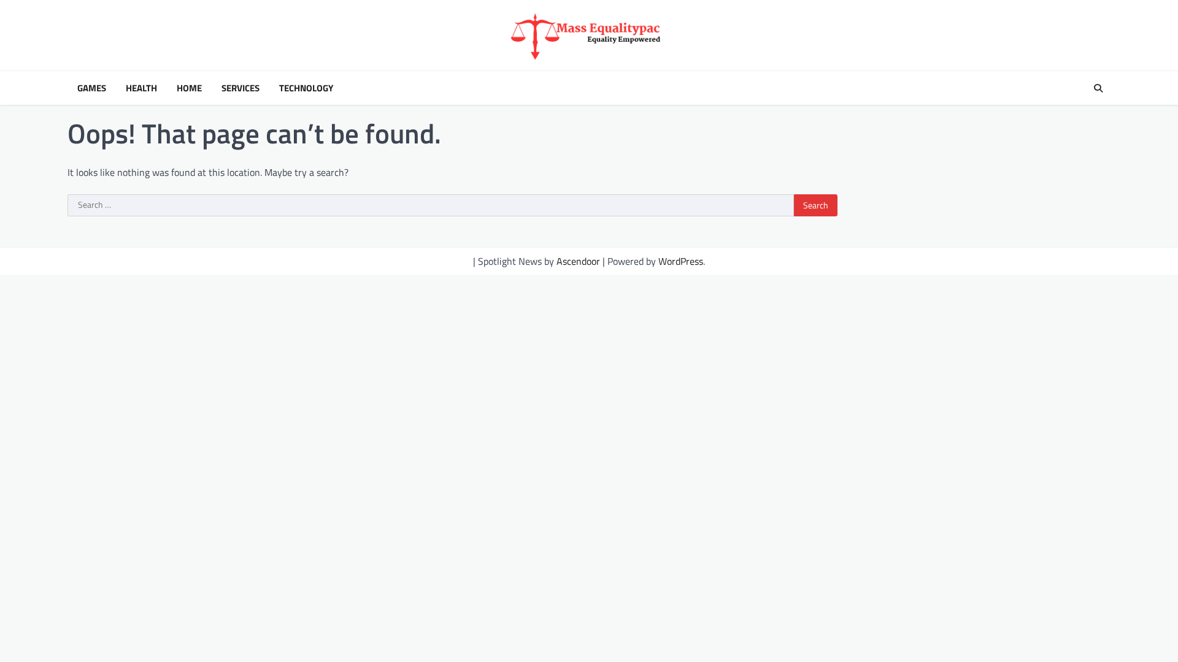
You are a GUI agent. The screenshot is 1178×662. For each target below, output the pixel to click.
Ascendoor (578, 261)
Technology (306, 88)
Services (240, 88)
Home (189, 88)
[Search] (1098, 88)
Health (141, 88)
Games (91, 88)
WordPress (680, 261)
